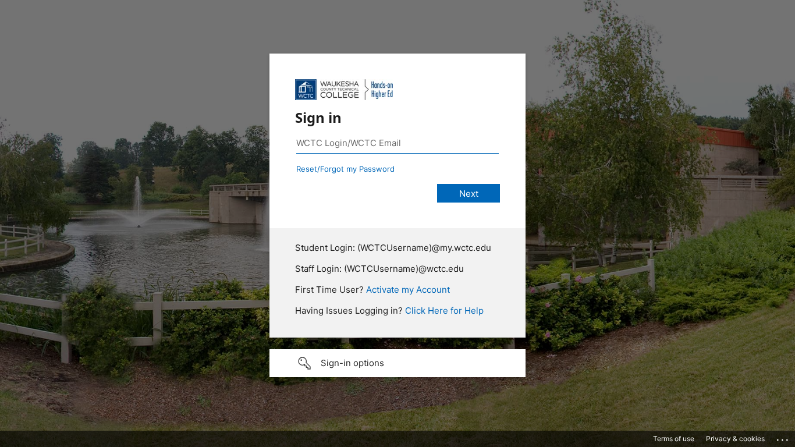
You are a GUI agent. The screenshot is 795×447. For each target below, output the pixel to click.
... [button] (783, 437)
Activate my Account (408, 289)
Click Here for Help (444, 310)
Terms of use (673, 438)
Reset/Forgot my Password (345, 168)
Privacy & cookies (735, 438)
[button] (397, 363)
